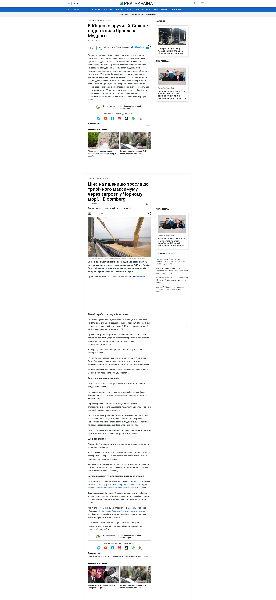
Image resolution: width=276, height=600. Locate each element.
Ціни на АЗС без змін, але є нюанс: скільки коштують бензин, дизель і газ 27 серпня (171, 289)
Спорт (148, 9)
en (73, 3)
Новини (96, 9)
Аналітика (107, 9)
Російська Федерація (133, 556)
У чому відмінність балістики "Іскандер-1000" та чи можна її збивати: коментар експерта (172, 270)
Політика (120, 9)
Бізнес (130, 9)
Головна (91, 20)
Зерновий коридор (95, 556)
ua (69, 3)
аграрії (107, 556)
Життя (139, 9)
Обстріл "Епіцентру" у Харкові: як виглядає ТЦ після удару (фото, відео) (171, 50)
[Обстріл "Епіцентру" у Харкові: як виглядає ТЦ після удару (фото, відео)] (172, 37)
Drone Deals (124, 14)
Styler (164, 9)
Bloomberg (140, 276)
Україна (146, 556)
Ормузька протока (137, 14)
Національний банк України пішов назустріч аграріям (123, 511)
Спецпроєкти (177, 9)
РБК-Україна (113, 276)
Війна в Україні (151, 14)
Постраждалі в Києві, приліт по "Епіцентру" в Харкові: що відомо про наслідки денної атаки (171, 261)
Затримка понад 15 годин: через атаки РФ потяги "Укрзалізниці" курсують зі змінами (172, 280)
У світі (107, 178)
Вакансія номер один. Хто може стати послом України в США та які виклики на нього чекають (172, 94)
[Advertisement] (119, 295)
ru (78, 3)
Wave (155, 9)
